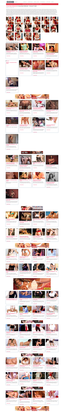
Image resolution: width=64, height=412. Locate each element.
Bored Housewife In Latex (52, 68)
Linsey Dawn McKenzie (11, 6)
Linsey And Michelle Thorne (25, 125)
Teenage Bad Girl (49, 314)
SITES (52, 1)
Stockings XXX (49, 166)
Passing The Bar (36, 347)
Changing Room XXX (50, 183)
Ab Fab (30, 379)
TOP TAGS (48, 1)
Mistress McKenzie (36, 237)
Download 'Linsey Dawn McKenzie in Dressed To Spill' (32, 4)
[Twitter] (10, 1)
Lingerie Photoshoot (50, 54)
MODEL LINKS (36, 1)
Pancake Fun (48, 125)
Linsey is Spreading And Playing (39, 108)
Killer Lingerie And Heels (11, 237)
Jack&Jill (7, 125)
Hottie (57, 298)
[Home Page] (8, 1)
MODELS (25, 1)
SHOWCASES (30, 1)
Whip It (30, 271)
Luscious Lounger (9, 380)
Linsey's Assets (22, 257)
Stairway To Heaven (23, 166)
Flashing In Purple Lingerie (24, 237)
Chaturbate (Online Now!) (11, 63)
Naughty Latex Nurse (23, 51)
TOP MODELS (42, 1)
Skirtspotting (48, 332)
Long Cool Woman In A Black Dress (11, 299)
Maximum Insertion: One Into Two (25, 400)
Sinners (7, 62)
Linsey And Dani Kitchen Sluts (12, 163)
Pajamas (21, 314)
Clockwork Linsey (49, 366)
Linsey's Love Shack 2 (10, 366)
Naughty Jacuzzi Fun (37, 180)
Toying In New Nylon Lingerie (25, 68)
